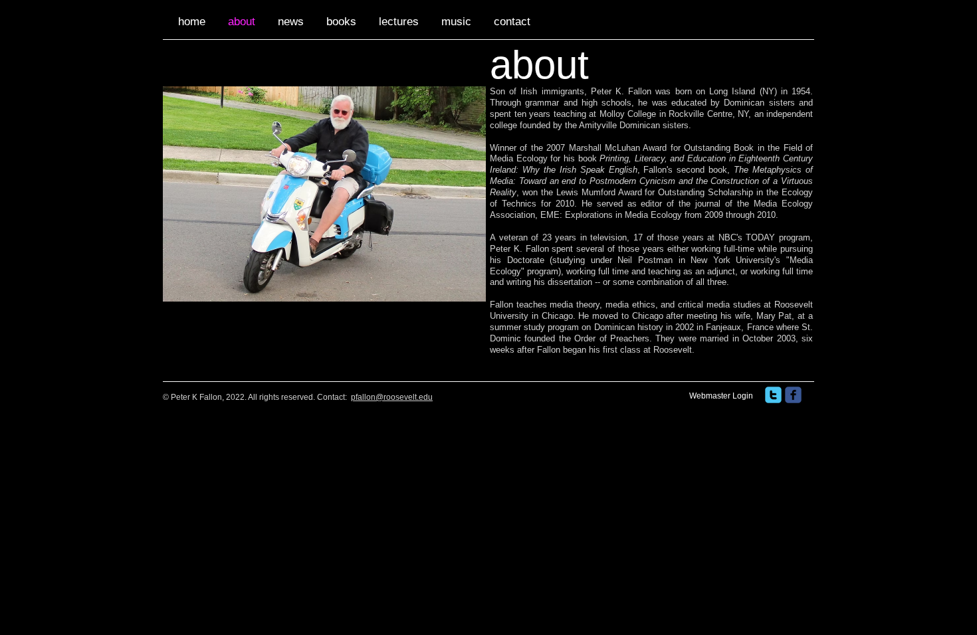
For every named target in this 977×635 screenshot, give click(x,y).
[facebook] (793, 395)
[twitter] (773, 395)
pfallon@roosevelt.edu (392, 397)
